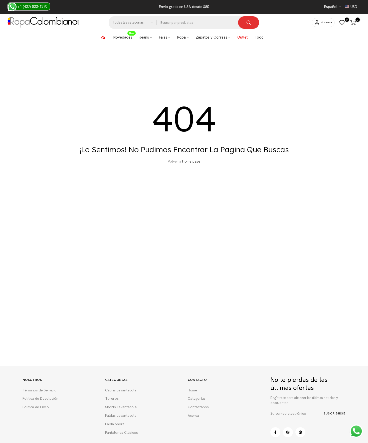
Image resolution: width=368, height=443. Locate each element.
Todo (259, 37)
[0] (342, 22)
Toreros (112, 398)
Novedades (123, 37)
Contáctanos (198, 407)
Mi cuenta (326, 22)
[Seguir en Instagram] (288, 432)
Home (192, 390)
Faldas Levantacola (120, 415)
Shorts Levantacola (121, 407)
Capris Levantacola (120, 390)
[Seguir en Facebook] (275, 432)
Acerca (193, 415)
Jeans (144, 37)
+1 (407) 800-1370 (32, 6)
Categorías (197, 398)
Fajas (163, 37)
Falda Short (114, 424)
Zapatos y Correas (211, 37)
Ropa (181, 37)
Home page (191, 161)
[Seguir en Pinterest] (300, 432)
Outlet (242, 37)
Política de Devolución (40, 398)
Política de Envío (36, 407)
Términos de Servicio (40, 390)
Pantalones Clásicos (121, 432)
